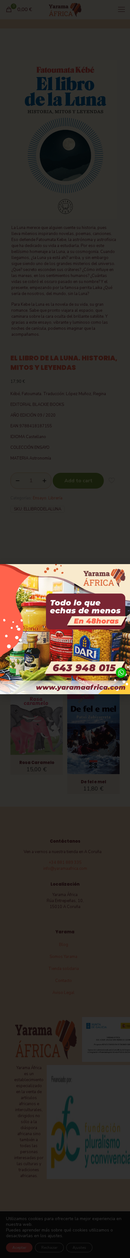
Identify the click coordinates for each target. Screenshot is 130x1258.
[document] (65, 629)
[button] (121, 572)
